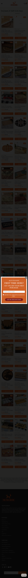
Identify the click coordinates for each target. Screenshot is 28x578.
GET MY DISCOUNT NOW (14, 299)
